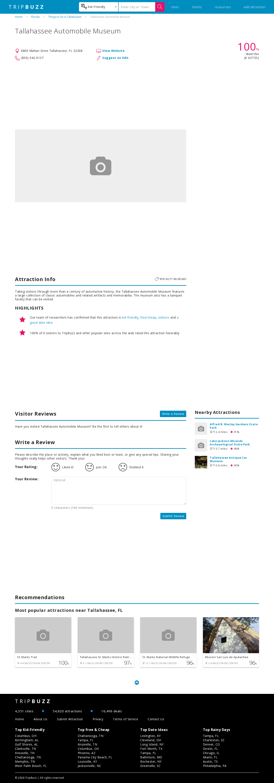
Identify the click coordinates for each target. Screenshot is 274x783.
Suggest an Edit (115, 58)
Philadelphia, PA (215, 766)
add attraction (254, 7)
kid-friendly (130, 317)
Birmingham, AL (27, 740)
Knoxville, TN (25, 753)
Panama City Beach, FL (95, 757)
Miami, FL (210, 757)
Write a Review (173, 414)
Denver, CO (211, 744)
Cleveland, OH (150, 740)
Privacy (98, 719)
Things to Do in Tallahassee (64, 17)
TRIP (27, 6)
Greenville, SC (150, 766)
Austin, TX (210, 761)
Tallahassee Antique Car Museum (228, 459)
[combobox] (98, 7)
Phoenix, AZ (87, 753)
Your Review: (26, 479)
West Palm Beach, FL (31, 766)
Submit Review (173, 516)
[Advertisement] (137, 95)
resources (223, 7)
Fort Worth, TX (151, 749)
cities (175, 7)
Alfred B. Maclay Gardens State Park (234, 426)
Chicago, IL (211, 753)
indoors (164, 317)
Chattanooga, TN (28, 757)
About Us (40, 719)
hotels (197, 7)
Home (18, 17)
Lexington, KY (150, 736)
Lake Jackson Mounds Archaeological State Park (230, 442)
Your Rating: (26, 467)
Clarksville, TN (25, 749)
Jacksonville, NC (89, 766)
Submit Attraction (70, 719)
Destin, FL (210, 749)
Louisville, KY (87, 761)
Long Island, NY (152, 744)
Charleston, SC (214, 740)
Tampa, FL (86, 740)
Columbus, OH (25, 736)
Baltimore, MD (151, 757)
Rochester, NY (151, 761)
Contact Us (156, 719)
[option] (100, 165)
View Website (113, 51)
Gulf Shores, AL (26, 744)
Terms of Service (125, 719)
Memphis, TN (25, 761)
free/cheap (148, 317)
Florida (35, 17)
